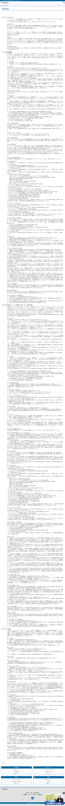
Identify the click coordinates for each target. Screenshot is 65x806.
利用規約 (25, 794)
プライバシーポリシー (32, 794)
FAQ (32, 792)
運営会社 (40, 794)
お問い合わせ (36, 792)
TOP (2, 5)
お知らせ (27, 792)
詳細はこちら (16, 773)
